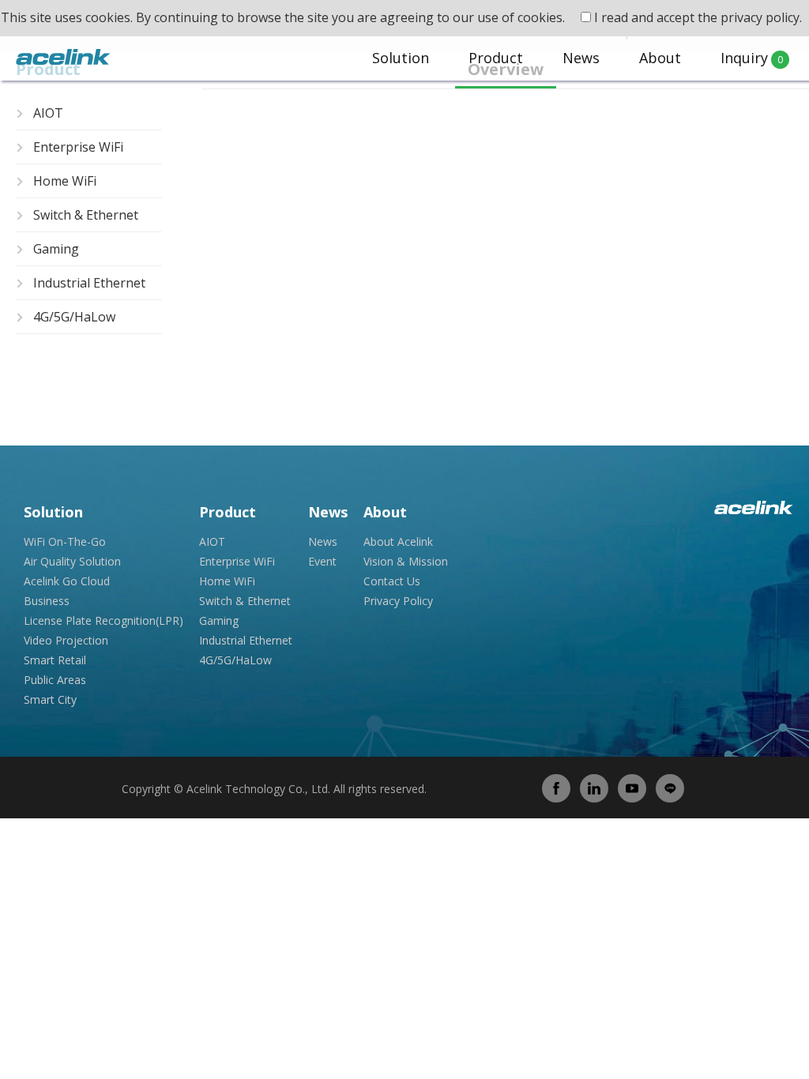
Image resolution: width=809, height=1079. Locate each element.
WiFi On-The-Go (65, 541)
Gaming (56, 249)
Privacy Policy (398, 600)
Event (322, 561)
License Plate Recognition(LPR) (103, 620)
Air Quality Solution (72, 561)
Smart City (50, 699)
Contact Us (391, 580)
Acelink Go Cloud (67, 580)
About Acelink (398, 541)
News (581, 57)
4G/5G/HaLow (74, 316)
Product (495, 57)
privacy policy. (761, 17)
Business (47, 600)
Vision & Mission (405, 561)
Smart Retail (55, 659)
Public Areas (55, 679)
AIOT (48, 113)
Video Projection (66, 640)
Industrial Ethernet (89, 282)
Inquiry (752, 57)
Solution (400, 57)
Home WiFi (64, 181)
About (660, 57)
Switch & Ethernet (85, 215)
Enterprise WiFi (78, 147)
